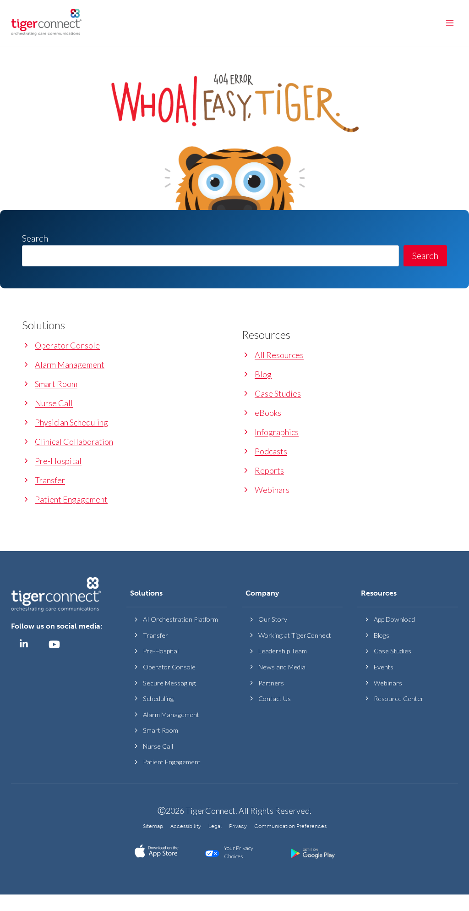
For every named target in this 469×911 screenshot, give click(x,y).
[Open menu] (449, 23)
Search (425, 255)
